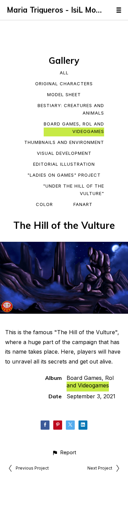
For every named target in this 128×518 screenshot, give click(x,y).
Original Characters (64, 83)
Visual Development (64, 153)
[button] (64, 452)
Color (44, 204)
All (64, 72)
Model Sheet (64, 94)
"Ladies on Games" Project (64, 175)
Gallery (64, 60)
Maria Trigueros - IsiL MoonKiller (55, 10)
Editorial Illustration (64, 164)
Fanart (83, 204)
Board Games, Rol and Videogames (74, 127)
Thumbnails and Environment (64, 142)
